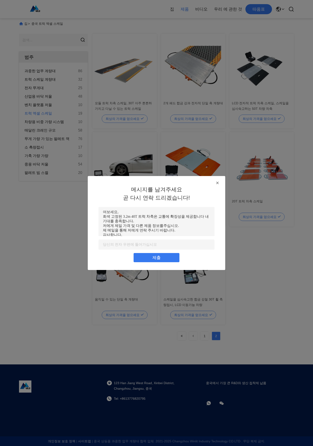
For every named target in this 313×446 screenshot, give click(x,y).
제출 (156, 257)
